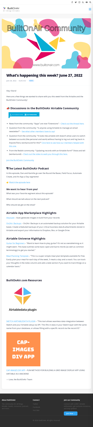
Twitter (35, 404)
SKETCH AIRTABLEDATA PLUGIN (20, 321)
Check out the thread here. (72, 123)
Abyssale (10, 217)
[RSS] (83, 2)
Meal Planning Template (17, 256)
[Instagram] (79, 2)
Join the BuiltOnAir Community (20, 160)
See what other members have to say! (38, 131)
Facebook (36, 407)
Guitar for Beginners (15, 243)
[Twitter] (76, 2)
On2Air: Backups (13, 223)
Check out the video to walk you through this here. (45, 154)
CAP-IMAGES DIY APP (15, 370)
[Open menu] (90, 9)
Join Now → (70, 413)
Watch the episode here (19, 182)
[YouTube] (87, 2)
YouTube (36, 410)
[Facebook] (72, 2)
